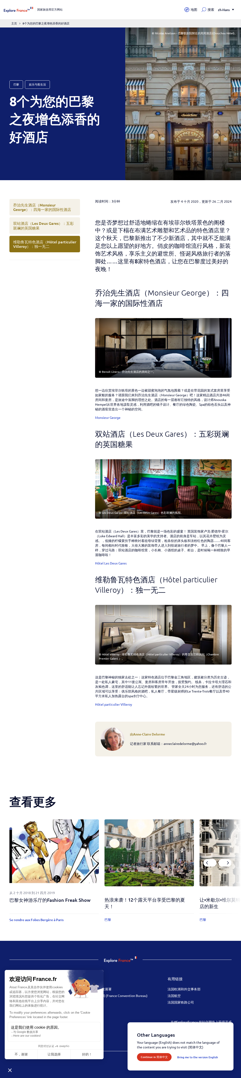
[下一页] (225, 863)
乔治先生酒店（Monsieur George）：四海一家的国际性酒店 (42, 207)
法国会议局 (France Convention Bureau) (118, 995)
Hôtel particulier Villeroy (113, 704)
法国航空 (174, 995)
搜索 (211, 9)
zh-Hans (224, 10)
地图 (194, 9)
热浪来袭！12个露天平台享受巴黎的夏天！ (144, 903)
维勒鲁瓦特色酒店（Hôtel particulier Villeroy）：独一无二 (44, 244)
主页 (14, 23)
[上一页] (210, 863)
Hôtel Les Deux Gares (111, 563)
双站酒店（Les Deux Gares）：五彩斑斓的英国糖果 (43, 225)
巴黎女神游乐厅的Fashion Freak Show (50, 900)
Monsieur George (107, 417)
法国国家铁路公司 (181, 1002)
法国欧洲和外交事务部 (184, 989)
